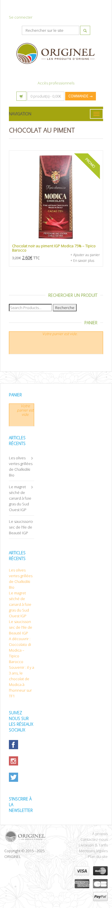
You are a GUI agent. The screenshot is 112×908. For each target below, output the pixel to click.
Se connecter (20, 17)
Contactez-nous (94, 839)
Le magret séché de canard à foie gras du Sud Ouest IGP (20, 498)
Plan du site (98, 856)
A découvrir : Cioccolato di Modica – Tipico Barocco (20, 650)
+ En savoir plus (82, 260)
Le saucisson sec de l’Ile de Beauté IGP (20, 527)
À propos (100, 833)
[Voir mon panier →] (21, 96)
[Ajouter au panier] (56, 197)
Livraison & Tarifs (93, 845)
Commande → (80, 96)
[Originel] (28, 836)
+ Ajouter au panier (85, 254)
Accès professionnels (56, 83)
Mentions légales (93, 850)
